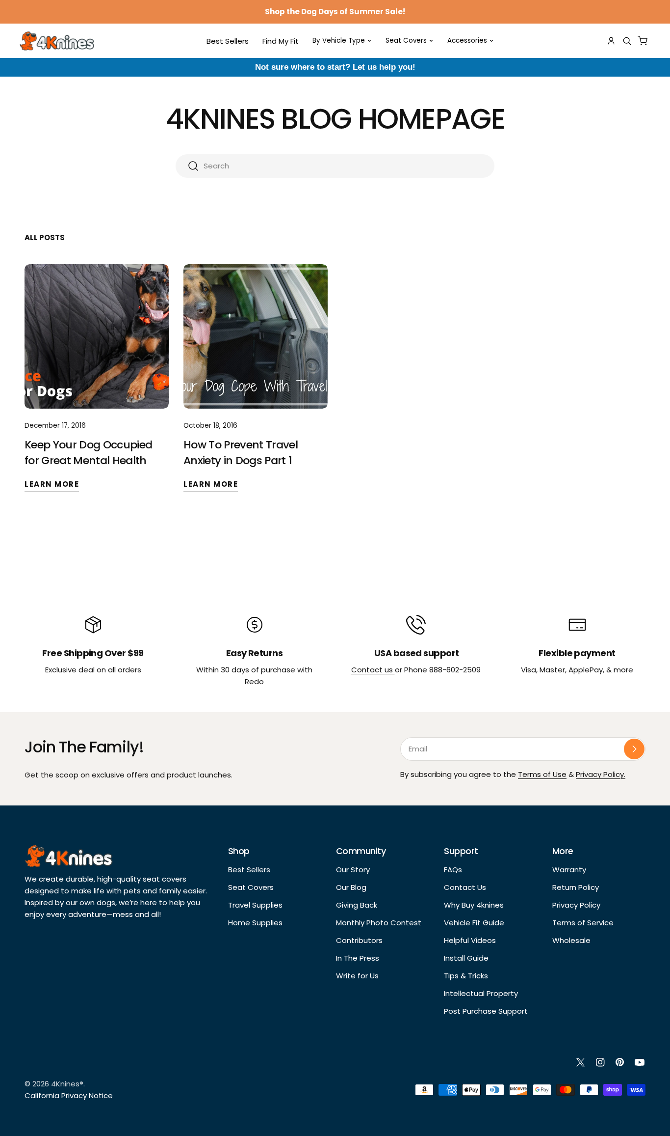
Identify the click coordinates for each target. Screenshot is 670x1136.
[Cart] (642, 41)
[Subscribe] (634, 749)
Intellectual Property (481, 993)
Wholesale (571, 940)
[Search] (627, 41)
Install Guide (466, 958)
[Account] (611, 41)
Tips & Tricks (466, 975)
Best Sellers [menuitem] (227, 41)
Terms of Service (583, 922)
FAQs (453, 869)
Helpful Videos (470, 940)
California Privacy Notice (69, 1095)
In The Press (357, 958)
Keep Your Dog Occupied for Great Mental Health (88, 452)
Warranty (569, 869)
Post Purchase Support (486, 1011)
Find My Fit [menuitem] (280, 41)
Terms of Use (542, 774)
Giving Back (356, 905)
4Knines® (67, 1084)
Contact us (373, 670)
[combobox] (335, 166)
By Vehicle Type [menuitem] (338, 40)
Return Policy (575, 887)
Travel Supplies (255, 905)
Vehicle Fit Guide (474, 922)
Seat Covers (251, 887)
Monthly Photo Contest (378, 922)
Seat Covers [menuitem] (406, 40)
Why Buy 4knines (474, 905)
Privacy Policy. (600, 774)
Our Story (353, 869)
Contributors (359, 940)
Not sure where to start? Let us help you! (335, 67)
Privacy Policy (576, 905)
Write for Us (357, 975)
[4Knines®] (57, 41)
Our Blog (351, 887)
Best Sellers (249, 869)
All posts (45, 237)
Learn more (52, 484)
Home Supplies (255, 922)
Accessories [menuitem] (467, 40)
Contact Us (465, 887)
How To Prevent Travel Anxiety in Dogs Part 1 (240, 452)
